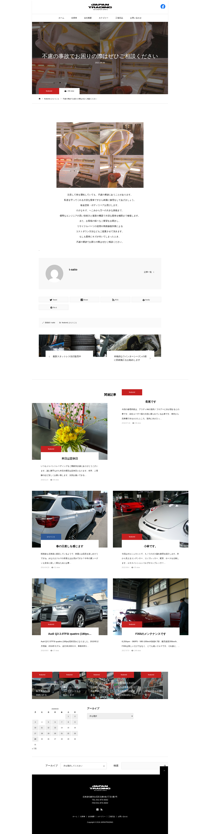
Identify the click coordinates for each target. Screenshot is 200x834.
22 (68, 733)
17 (35, 733)
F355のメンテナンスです (150, 633)
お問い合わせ (135, 18)
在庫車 (74, 18)
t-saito (73, 269)
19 (48, 733)
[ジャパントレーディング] (100, 7)
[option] (45, 685)
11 (42, 728)
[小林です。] (150, 519)
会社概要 (88, 18)
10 (35, 728)
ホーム (61, 18)
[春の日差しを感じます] (69, 519)
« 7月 (34, 748)
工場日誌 (119, 18)
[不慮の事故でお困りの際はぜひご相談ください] (69, 346)
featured (49, 91)
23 (75, 733)
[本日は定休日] (69, 431)
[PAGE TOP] (164, 770)
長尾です (150, 401)
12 (48, 728)
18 (42, 733)
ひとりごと (73, 323)
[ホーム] (40, 99)
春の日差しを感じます (69, 546)
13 (55, 728)
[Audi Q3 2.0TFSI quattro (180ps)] (69, 606)
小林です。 (151, 546)
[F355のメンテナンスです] (150, 606)
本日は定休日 (70, 458)
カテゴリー (103, 18)
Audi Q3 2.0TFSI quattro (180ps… (69, 633)
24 (35, 739)
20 (55, 733)
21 (62, 733)
